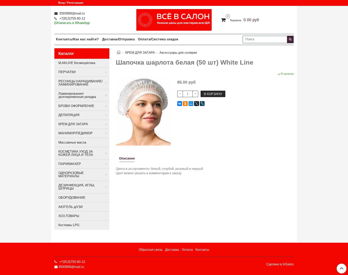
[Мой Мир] (190, 103)
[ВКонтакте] (179, 103)
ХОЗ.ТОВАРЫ (68, 216)
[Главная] (119, 52)
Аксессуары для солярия (178, 52)
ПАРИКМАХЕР (69, 164)
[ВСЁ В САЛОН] (174, 18)
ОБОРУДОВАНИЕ (71, 197)
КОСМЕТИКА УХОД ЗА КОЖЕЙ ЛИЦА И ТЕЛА (75, 153)
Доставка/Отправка (118, 39)
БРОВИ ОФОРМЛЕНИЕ (76, 106)
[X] (196, 103)
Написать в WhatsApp (73, 23)
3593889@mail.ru (71, 13)
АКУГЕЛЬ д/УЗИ (70, 207)
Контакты (202, 249)
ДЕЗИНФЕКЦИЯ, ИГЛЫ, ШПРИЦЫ (76, 187)
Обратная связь (151, 249)
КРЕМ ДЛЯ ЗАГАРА (140, 52)
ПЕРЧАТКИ (67, 72)
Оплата (187, 249)
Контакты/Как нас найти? (77, 39)
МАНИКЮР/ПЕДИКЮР (75, 133)
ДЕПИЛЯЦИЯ (69, 115)
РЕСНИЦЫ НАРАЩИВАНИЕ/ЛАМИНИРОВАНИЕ (80, 83)
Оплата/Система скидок (158, 39)
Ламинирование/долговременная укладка (77, 95)
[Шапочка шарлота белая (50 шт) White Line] (143, 108)
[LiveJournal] (202, 103)
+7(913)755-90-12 (72, 18)
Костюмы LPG (68, 225)
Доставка (172, 249)
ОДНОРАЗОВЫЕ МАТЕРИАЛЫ (71, 174)
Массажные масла (72, 142)
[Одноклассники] (185, 103)
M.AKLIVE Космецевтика (76, 63)
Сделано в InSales (280, 264)
